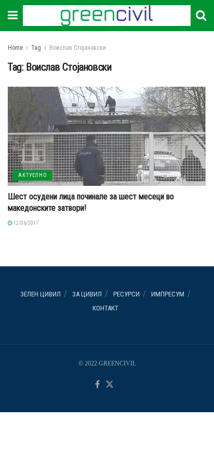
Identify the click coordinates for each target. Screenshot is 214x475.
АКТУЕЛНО (32, 175)
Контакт (105, 308)
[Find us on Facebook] (97, 385)
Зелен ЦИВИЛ (40, 294)
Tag (36, 47)
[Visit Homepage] (106, 15)
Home (15, 47)
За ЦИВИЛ (87, 294)
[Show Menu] (13, 15)
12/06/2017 (25, 223)
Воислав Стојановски (77, 47)
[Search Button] (201, 15)
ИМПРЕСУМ (167, 294)
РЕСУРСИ (126, 294)
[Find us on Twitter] (109, 385)
